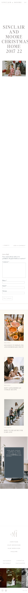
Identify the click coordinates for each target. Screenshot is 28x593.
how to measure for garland (13, 431)
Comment (5, 262)
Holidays (7, 427)
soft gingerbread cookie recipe (12, 389)
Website (4, 291)
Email (4, 286)
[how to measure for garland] (14, 412)
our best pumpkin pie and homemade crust (14, 346)
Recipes (7, 385)
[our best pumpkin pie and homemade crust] (14, 327)
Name (4, 280)
